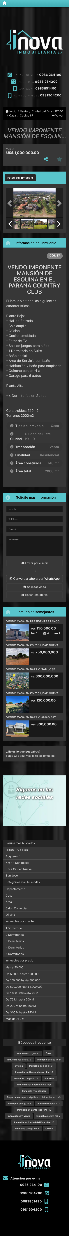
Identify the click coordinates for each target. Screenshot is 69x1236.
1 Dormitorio (14, 928)
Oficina (10, 914)
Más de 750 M (15, 1019)
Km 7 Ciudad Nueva (19, 869)
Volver (58, 115)
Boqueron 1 (13, 856)
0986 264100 (50, 75)
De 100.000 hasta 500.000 (23, 980)
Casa (12, 115)
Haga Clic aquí (15, 755)
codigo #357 (48, 1116)
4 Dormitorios (15, 947)
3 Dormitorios (15, 941)
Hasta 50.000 (14, 967)
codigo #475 (26, 1078)
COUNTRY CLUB (17, 850)
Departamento (15, 889)
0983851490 (45, 88)
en (34, 1072)
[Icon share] (34, 68)
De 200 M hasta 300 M (21, 1006)
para (34, 1091)
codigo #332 (19, 1059)
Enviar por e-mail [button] (36, 563)
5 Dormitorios (15, 954)
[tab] (20, 177)
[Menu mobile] (3, 3)
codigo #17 (49, 1103)
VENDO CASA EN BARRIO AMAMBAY (31, 717)
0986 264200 (46, 81)
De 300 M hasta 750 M (21, 1012)
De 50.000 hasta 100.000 (22, 974)
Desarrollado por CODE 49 (34, 1233)
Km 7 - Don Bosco (17, 862)
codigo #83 (19, 1103)
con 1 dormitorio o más (34, 1084)
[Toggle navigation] (64, 3)
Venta (24, 111)
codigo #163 (27, 1128)
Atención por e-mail (26, 1178)
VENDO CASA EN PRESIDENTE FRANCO (33, 621)
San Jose (12, 875)
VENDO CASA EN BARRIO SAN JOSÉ (30, 669)
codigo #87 (28, 1053)
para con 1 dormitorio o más (34, 1097)
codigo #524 (49, 1059)
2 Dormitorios (15, 934)
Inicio (12, 111)
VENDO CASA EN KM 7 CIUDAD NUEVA (32, 645)
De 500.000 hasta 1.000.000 (24, 986)
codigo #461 (41, 1065)
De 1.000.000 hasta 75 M (22, 993)
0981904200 (51, 95)
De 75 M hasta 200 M (20, 999)
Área (9, 902)
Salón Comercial (16, 908)
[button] (10, 203)
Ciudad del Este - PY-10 (47, 111)
